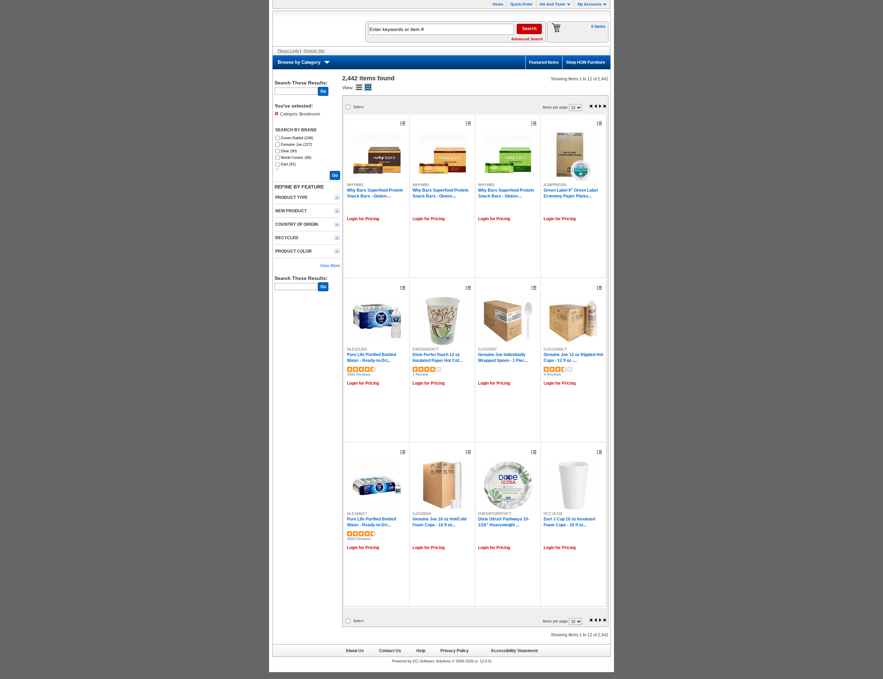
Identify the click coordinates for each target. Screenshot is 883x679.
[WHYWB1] (377, 156)
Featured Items (544, 62)
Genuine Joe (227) (296, 144)
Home (498, 4)
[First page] (591, 106)
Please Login (288, 51)
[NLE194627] (377, 485)
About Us (355, 650)
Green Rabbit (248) (297, 138)
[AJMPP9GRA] (573, 156)
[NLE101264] (377, 321)
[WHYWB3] (508, 156)
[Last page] (604, 106)
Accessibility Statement (514, 650)
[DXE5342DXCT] (442, 321)
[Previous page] (595, 106)
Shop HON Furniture (585, 62)
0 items (598, 26)
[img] (314, 28)
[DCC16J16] (573, 485)
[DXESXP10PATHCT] (508, 485)
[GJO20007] (508, 321)
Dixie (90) (289, 151)
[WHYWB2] (442, 156)
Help (420, 650)
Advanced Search (527, 39)
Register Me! (314, 51)
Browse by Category (299, 62)
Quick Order (521, 4)
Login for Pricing (363, 218)
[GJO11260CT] (573, 321)
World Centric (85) (296, 157)
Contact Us (390, 650)
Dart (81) (288, 164)
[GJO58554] (442, 485)
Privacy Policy (454, 650)
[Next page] (600, 106)
